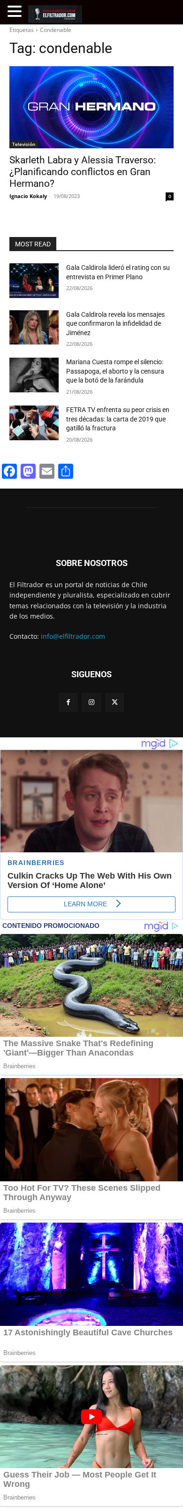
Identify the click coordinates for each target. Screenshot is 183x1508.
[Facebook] (68, 702)
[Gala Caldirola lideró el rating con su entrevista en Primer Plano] (34, 280)
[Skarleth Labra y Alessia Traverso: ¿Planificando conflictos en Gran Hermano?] (91, 107)
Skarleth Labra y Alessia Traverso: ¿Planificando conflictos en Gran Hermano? (82, 171)
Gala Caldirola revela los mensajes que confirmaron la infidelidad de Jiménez (115, 324)
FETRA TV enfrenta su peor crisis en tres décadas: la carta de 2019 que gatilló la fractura (117, 419)
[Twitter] (115, 702)
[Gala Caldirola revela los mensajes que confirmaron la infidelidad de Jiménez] (34, 327)
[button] (16, 11)
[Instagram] (91, 702)
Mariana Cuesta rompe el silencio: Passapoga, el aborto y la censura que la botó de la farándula (115, 371)
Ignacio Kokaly (28, 195)
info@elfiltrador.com (73, 636)
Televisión (23, 144)
